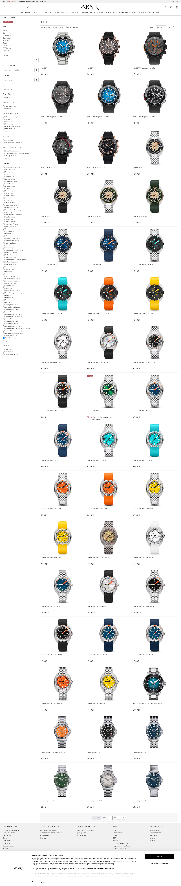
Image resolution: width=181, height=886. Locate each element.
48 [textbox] (173, 27)
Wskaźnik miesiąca (12, 321)
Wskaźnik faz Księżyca (13, 316)
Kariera (115, 841)
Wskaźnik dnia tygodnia (13, 314)
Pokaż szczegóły (38, 882)
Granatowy (9, 352)
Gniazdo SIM (10, 195)
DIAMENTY (36, 12)
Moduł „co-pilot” (10, 243)
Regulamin (6, 841)
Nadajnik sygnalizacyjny (13, 278)
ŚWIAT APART (154, 12)
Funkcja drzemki (11, 252)
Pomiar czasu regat (11, 283)
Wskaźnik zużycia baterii (14, 333)
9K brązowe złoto (11, 117)
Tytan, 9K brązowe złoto (13, 126)
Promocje (54, 27)
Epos (6, 43)
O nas (115, 830)
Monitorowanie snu (11, 207)
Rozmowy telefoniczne (12, 224)
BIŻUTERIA (25, 12)
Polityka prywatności (120, 848)
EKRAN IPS (9, 193)
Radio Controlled (10, 222)
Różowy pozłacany (11, 354)
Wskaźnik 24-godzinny (13, 307)
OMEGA (7, 45)
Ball (5, 30)
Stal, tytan (9, 124)
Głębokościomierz (11, 267)
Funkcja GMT (10, 257)
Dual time (8, 188)
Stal (7, 119)
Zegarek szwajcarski (12, 167)
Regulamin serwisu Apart (121, 846)
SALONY (175, 1)
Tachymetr (9, 233)
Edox (6, 40)
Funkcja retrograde (11, 262)
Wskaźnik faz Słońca (12, 319)
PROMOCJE (142, 12)
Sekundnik (9, 286)
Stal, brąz (8, 121)
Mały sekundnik (11, 274)
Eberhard (7, 38)
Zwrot (5, 838)
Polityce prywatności (106, 869)
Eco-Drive (9, 191)
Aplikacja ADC (81, 833)
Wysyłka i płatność (9, 833)
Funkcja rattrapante (12, 240)
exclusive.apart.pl (155, 833)
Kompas (8, 271)
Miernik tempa (10, 276)
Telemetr (8, 295)
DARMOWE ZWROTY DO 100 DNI (28, 1)
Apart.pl (5, 17)
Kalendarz (9, 269)
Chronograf (10, 172)
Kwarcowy (9, 108)
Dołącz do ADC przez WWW (85, 830)
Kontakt (5, 848)
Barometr (9, 248)
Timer (8, 300)
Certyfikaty (6, 843)
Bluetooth (9, 184)
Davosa (7, 33)
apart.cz (152, 838)
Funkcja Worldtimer (12, 264)
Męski (8, 97)
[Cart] (177, 7)
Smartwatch (10, 169)
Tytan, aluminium (11, 128)
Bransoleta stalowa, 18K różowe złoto (17, 153)
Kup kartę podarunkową (48, 830)
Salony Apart (117, 833)
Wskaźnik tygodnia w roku (13, 331)
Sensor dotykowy (11, 226)
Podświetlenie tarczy (12, 281)
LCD (7, 174)
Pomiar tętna (10, 212)
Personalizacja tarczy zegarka (15, 210)
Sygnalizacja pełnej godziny (14, 293)
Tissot (6, 51)
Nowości (61, 27)
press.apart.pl (154, 835)
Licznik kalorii (10, 200)
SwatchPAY (9, 231)
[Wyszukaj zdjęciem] (28, 7)
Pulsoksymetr (10, 217)
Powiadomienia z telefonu (13, 214)
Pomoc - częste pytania (11, 830)
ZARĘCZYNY (48, 12)
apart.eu (152, 841)
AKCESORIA (109, 12)
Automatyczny (10, 106)
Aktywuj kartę (44, 835)
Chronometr (10, 186)
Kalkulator (9, 198)
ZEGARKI (84, 12)
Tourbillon (8, 302)
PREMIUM (74, 12)
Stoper (8, 288)
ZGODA (159, 856)
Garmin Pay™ (10, 179)
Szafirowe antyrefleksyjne (13, 142)
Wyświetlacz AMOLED (12, 238)
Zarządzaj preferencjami (159, 863)
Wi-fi (7, 236)
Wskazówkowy (11, 181)
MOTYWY (64, 12)
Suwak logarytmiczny (12, 290)
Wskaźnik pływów (11, 323)
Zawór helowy (10, 338)
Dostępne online (45, 27)
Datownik (9, 176)
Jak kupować (7, 835)
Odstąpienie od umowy (10, 846)
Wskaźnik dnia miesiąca (13, 312)
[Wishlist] (171, 7)
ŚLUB (57, 12)
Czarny (8, 349)
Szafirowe (9, 140)
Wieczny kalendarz (12, 305)
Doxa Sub (7, 35)
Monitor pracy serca (11, 205)
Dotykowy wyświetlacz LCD (14, 250)
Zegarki (12, 17)
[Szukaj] (37, 60)
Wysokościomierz (11, 335)
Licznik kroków (10, 202)
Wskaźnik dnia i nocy (12, 309)
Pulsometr (9, 219)
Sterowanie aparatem (12, 229)
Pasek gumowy (10, 156)
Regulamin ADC (81, 835)
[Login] (166, 7)
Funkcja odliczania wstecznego (15, 259)
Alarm (8, 245)
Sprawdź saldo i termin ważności (51, 833)
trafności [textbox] (159, 27)
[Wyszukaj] (5, 7)
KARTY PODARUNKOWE (125, 12)
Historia (115, 835)
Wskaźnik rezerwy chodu (13, 326)
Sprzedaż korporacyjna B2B (122, 843)
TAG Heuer (7, 48)
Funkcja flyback (11, 255)
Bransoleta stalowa (12, 151)
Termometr (9, 297)
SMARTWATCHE (96, 12)
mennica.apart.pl (155, 830)
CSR (114, 838)
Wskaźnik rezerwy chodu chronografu (17, 328)
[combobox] (161, 27)
